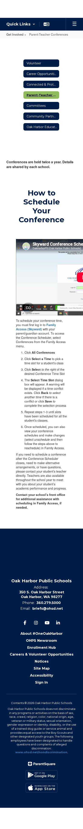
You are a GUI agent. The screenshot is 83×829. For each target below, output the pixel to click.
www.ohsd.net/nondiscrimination (41, 752)
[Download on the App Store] (41, 787)
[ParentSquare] (41, 764)
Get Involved (14, 34)
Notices (42, 661)
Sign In (41, 682)
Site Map (42, 668)
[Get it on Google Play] (41, 775)
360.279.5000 (48, 603)
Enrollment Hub (41, 648)
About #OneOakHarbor (41, 634)
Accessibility (41, 675)
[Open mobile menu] (74, 24)
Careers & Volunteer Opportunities (41, 654)
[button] (20, 24)
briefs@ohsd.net (47, 609)
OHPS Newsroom (41, 641)
